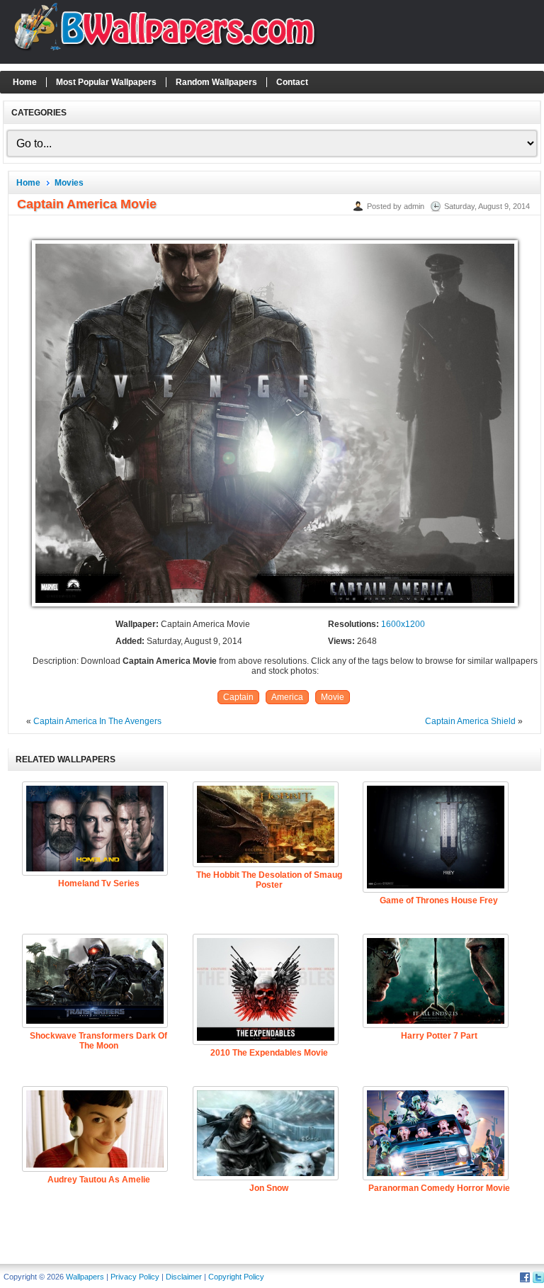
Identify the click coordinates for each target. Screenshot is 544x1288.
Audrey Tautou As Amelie (98, 1180)
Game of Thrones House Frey (439, 900)
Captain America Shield (470, 721)
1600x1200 (403, 624)
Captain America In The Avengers (97, 721)
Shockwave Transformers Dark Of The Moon (98, 1041)
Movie (332, 697)
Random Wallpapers (216, 82)
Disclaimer (184, 1276)
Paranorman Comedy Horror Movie (439, 1188)
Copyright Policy (236, 1276)
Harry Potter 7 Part (439, 1036)
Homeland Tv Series (99, 883)
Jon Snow (268, 1188)
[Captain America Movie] (275, 607)
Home (25, 82)
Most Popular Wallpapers (106, 82)
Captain (238, 697)
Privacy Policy (134, 1276)
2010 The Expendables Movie (269, 1053)
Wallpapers (85, 1276)
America (287, 697)
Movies (69, 183)
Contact (292, 82)
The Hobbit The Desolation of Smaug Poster (269, 880)
